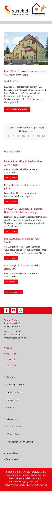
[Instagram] (20, 310)
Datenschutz (12, 359)
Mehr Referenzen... (13, 292)
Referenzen (12, 459)
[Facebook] (6, 310)
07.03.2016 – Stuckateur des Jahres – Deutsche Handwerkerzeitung (24, 210)
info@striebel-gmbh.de (15, 337)
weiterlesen (11, 177)
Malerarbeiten (14, 426)
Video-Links (11, 365)
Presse (10, 407)
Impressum (11, 353)
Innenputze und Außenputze (20, 441)
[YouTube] (13, 310)
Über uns (10, 377)
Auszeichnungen (15, 392)
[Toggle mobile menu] (46, 16)
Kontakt (9, 347)
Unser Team (13, 399)
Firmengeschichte (15, 384)
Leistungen (11, 419)
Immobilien (12, 453)
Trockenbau (13, 434)
